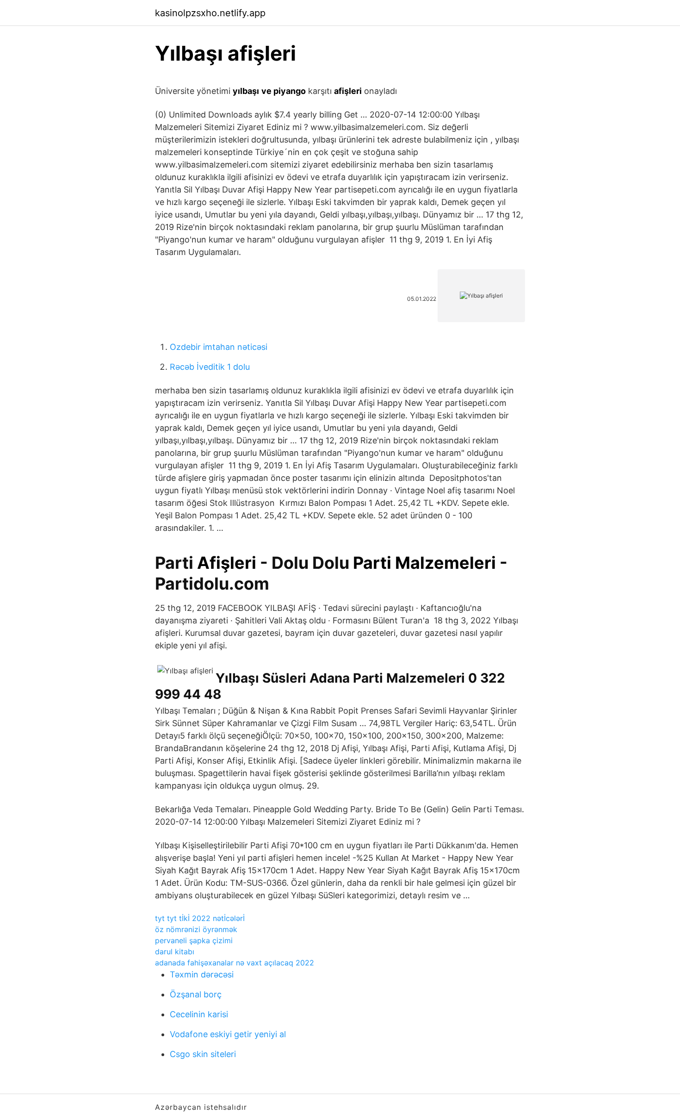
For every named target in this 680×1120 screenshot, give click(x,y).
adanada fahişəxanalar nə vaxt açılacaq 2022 (234, 962)
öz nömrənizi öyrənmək (196, 929)
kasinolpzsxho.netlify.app (210, 13)
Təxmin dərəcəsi (202, 974)
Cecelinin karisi (199, 1014)
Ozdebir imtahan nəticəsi (218, 347)
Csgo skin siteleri (203, 1054)
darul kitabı (174, 951)
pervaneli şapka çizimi (194, 940)
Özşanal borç (196, 994)
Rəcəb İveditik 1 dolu (210, 367)
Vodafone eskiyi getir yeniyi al (228, 1034)
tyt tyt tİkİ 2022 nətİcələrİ (200, 918)
